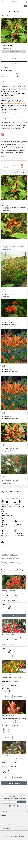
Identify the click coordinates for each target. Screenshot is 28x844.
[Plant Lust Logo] (15, 2)
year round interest (20, 103)
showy (14, 103)
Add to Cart (15, 615)
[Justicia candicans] (14, 677)
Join (22, 802)
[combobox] (14, 611)
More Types (22, 167)
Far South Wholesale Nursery (12, 448)
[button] (23, 6)
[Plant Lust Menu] (2, 1)
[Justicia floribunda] (14, 758)
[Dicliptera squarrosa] (14, 594)
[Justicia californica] (14, 636)
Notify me (14, 58)
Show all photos (14, 51)
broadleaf (4, 554)
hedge (11, 103)
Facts (14, 166)
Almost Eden (7, 369)
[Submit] (25, 6)
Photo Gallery (6, 167)
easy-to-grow (6, 103)
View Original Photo (6, 210)
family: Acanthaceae (7, 558)
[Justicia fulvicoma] (14, 717)
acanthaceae (9, 97)
